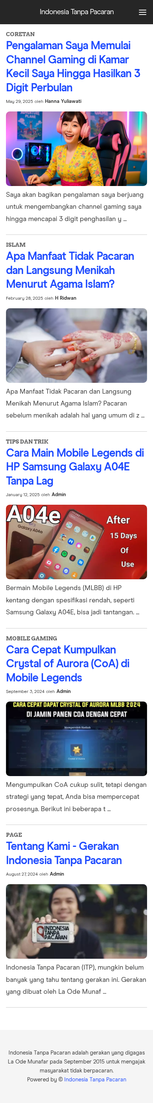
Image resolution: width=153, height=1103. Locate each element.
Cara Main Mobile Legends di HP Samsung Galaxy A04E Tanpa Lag (75, 467)
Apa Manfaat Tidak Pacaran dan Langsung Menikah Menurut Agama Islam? (70, 270)
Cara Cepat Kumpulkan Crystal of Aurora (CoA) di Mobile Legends (67, 664)
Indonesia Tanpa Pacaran (95, 1079)
